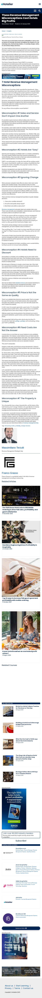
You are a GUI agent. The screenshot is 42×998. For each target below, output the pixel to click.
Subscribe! (21, 840)
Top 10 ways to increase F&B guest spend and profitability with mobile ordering (20, 599)
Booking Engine (19, 850)
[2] (14, 959)
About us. (9, 985)
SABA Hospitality (21, 881)
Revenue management (8, 209)
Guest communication (25, 884)
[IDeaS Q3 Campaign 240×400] (14, 829)
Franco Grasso (10, 473)
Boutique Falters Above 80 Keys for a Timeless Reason (27, 772)
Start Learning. (22, 985)
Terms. (17, 988)
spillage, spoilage (20, 321)
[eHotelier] (8, 902)
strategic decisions (25, 425)
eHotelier (19, 897)
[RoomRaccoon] (8, 853)
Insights (9, 31)
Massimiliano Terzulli (7, 24)
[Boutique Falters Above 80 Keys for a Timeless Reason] (8, 777)
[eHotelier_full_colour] (7, 4)
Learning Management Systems (28, 899)
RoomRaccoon (21, 848)
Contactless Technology (21, 882)
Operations (24, 886)
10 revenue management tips (30, 423)
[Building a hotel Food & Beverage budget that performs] (8, 728)
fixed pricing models (10, 425)
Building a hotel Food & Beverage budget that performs (27, 723)
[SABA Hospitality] (8, 886)
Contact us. (28, 988)
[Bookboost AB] (8, 918)
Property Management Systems (27, 869)
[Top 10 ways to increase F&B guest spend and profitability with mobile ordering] (21, 577)
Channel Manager (28, 850)
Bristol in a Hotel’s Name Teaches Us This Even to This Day (27, 707)
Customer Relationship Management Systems (26, 915)
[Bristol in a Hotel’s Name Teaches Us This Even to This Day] (8, 711)
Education (18, 899)
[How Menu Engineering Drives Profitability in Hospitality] (21, 532)
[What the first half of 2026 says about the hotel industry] (8, 744)
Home (3, 31)
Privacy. (8, 988)
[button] (40, 4)
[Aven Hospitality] (8, 869)
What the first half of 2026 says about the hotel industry (27, 740)
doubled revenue (20, 283)
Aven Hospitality (21, 865)
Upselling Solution (31, 851)
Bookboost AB (21, 914)
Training (18, 873)
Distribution (28, 868)
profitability (17, 425)
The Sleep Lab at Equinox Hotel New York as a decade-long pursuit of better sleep (26, 757)
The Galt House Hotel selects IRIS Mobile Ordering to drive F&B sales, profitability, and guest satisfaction (20, 510)
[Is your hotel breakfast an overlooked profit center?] (21, 630)
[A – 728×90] (21, 78)
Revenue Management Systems (30, 871)
